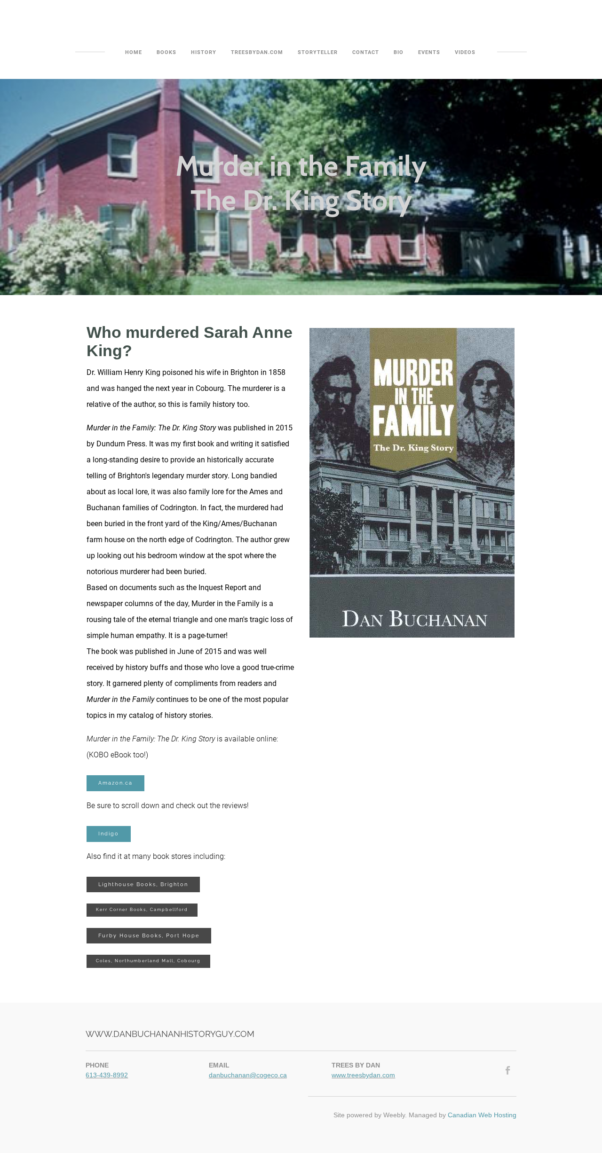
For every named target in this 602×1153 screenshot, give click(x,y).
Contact (365, 52)
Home (133, 52)
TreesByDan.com (257, 52)
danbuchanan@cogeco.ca (248, 1075)
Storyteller (318, 52)
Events (429, 52)
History (203, 52)
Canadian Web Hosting (482, 1115)
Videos (465, 52)
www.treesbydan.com (363, 1075)
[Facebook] (508, 1070)
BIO (399, 52)
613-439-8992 (107, 1075)
